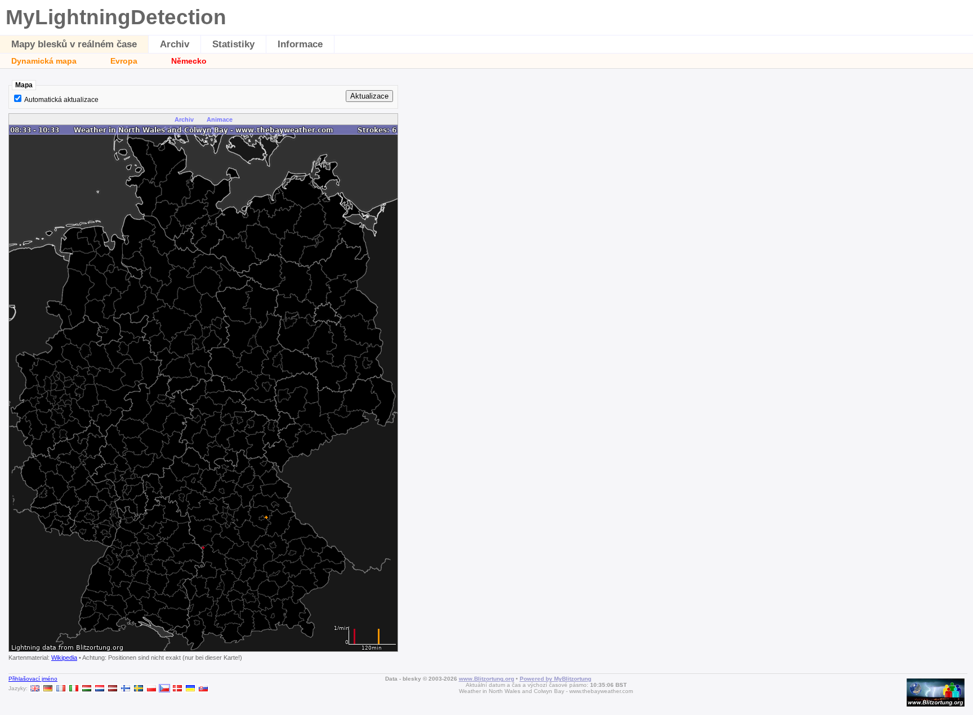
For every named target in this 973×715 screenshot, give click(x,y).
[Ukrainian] (190, 688)
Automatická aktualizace (61, 100)
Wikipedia (64, 657)
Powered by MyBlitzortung (555, 679)
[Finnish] (125, 688)
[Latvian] (112, 688)
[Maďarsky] (86, 688)
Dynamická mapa (44, 60)
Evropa (123, 60)
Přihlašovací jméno (32, 679)
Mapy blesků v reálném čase (74, 44)
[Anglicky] (35, 688)
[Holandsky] (99, 688)
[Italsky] (73, 688)
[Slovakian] (203, 688)
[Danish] (177, 688)
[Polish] (151, 688)
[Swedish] (138, 688)
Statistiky (233, 44)
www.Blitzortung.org (486, 679)
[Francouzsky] (60, 688)
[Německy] (47, 688)
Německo (189, 60)
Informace (300, 44)
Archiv (174, 44)
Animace (220, 119)
